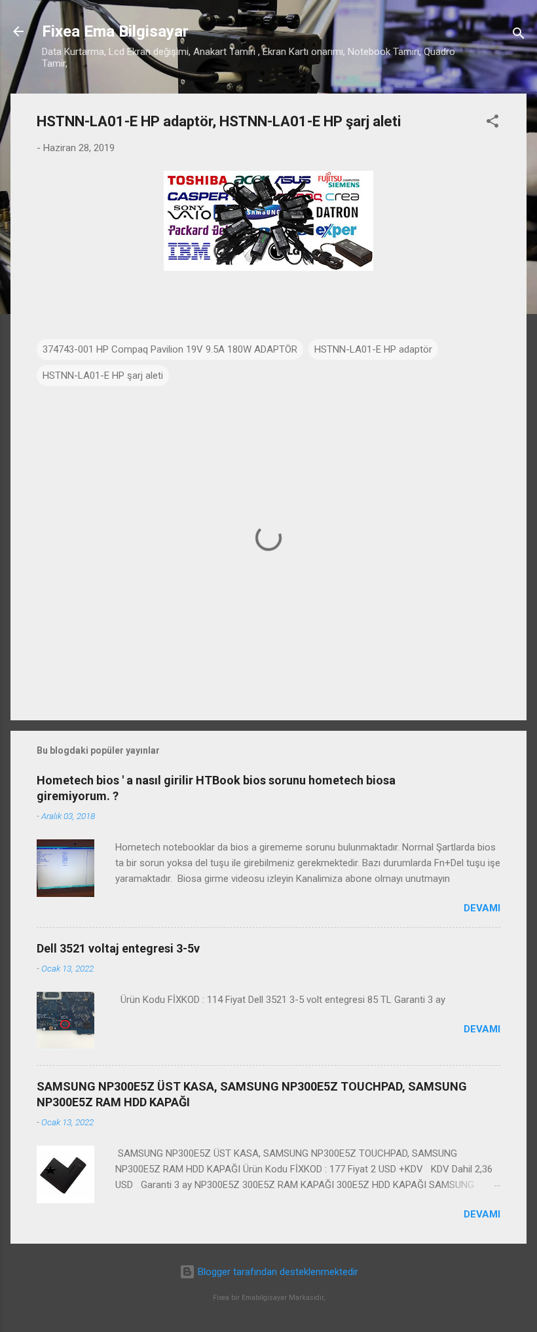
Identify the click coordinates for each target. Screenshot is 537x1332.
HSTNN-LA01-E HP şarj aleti (103, 375)
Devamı (482, 908)
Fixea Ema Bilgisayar (115, 31)
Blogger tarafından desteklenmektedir (276, 1272)
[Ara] (519, 36)
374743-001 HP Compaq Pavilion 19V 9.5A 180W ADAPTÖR (170, 349)
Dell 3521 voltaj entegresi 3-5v (118, 948)
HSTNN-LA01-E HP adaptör (373, 349)
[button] (492, 123)
